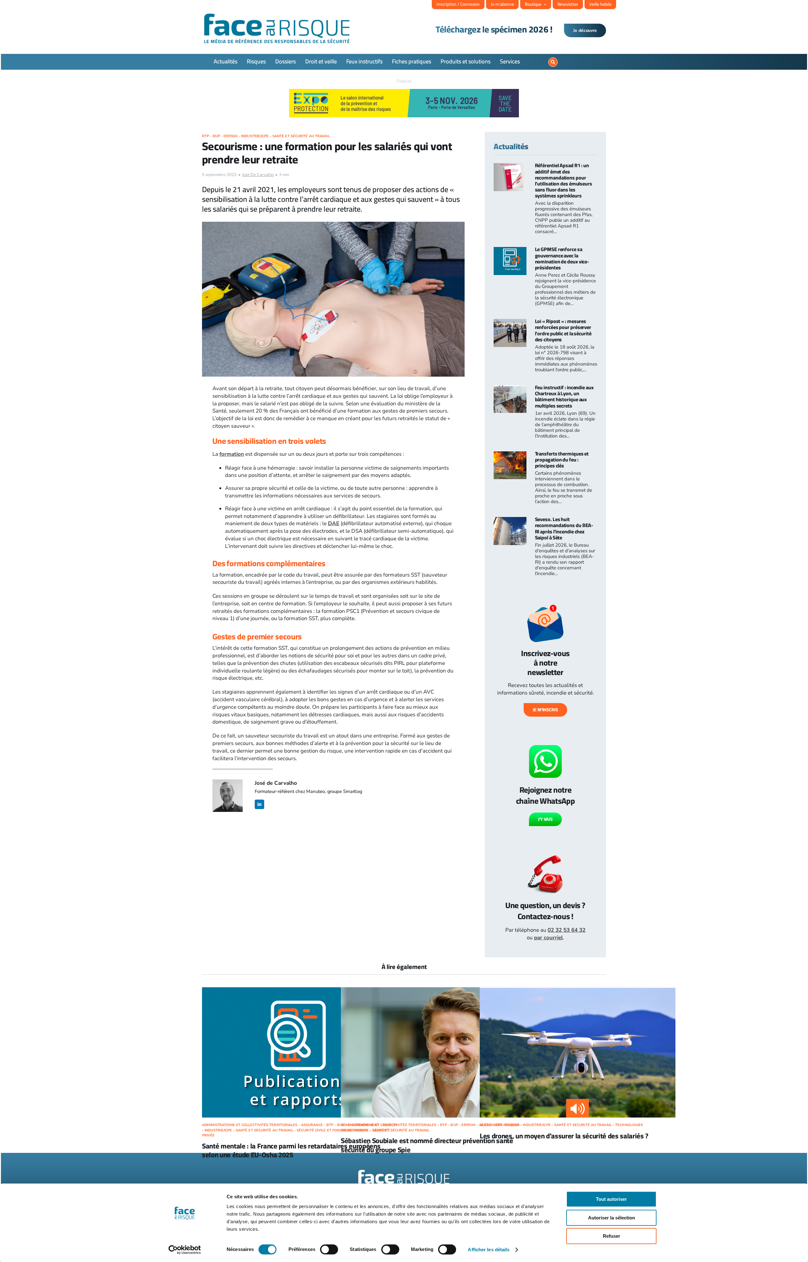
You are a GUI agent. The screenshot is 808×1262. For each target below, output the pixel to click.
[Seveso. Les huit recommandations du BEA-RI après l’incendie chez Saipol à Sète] (510, 520)
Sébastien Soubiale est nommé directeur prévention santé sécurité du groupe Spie (427, 1145)
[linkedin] (259, 804)
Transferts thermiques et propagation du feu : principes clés (562, 459)
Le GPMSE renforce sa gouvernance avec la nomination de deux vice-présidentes (562, 258)
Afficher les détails (488, 1249)
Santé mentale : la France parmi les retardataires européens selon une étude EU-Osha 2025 (291, 1150)
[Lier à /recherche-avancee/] (553, 62)
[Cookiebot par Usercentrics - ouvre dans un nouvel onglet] (184, 1249)
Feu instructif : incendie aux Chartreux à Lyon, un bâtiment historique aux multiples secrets (564, 396)
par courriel (548, 937)
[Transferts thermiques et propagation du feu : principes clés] (510, 455)
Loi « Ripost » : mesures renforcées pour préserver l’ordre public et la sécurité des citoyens (563, 330)
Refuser (611, 1236)
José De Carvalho (258, 175)
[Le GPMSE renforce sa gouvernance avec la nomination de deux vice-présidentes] (510, 250)
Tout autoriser (611, 1199)
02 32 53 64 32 (566, 930)
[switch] (329, 1249)
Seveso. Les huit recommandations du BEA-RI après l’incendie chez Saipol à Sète (564, 528)
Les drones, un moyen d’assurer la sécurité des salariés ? (564, 1135)
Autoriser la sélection (611, 1217)
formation (231, 454)
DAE (333, 523)
